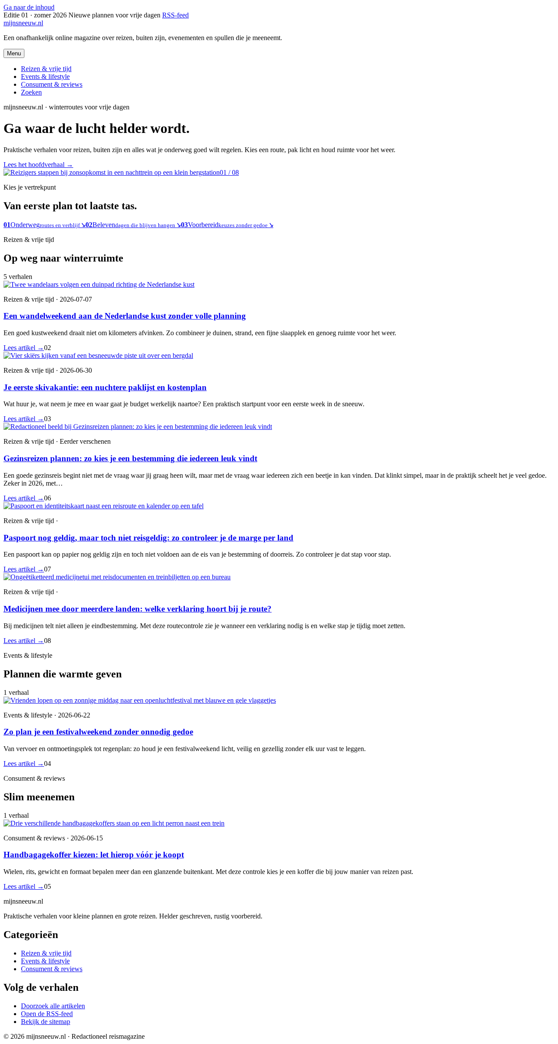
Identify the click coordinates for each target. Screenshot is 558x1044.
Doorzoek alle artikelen (53, 1006)
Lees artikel (23, 347)
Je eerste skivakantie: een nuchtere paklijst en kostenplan (105, 387)
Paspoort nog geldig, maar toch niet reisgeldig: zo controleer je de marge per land (148, 537)
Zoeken (31, 92)
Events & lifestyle (45, 76)
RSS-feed (175, 15)
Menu (14, 53)
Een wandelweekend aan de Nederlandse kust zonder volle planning (124, 315)
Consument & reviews (51, 84)
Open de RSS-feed (47, 1013)
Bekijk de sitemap (45, 1021)
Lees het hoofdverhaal (38, 164)
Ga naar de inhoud (28, 7)
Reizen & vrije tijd (46, 68)
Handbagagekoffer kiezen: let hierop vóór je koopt (93, 854)
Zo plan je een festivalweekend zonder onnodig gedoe (98, 731)
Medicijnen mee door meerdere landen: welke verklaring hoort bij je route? (137, 608)
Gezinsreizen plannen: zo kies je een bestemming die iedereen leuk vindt (130, 458)
